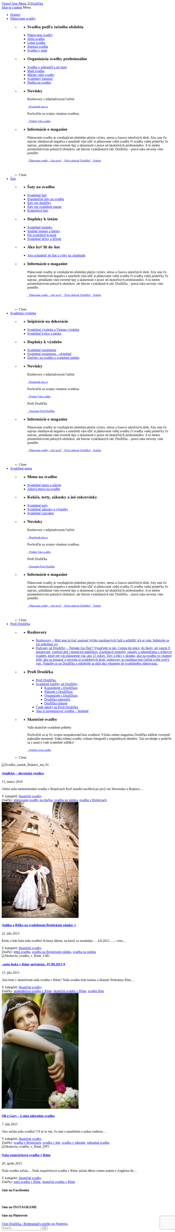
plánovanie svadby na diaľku (33, 800)
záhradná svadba (98, 1142)
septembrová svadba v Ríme (33, 991)
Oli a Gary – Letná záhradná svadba (28, 1116)
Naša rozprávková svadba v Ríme (26, 1155)
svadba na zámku (66, 800)
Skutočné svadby (30, 796)
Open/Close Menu (14, 3)
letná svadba (22, 952)
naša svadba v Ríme (27, 1182)
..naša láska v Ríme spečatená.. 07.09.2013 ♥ (33, 964)
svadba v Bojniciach (93, 800)
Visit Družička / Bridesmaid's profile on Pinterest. (35, 1224)
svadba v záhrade (73, 1142)
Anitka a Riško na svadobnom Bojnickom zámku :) (39, 925)
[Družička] (35, 3)
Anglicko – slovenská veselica (23, 773)
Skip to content (12, 7)
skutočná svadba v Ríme (69, 991)
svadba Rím (96, 991)
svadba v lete (51, 1142)
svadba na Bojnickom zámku (51, 952)
